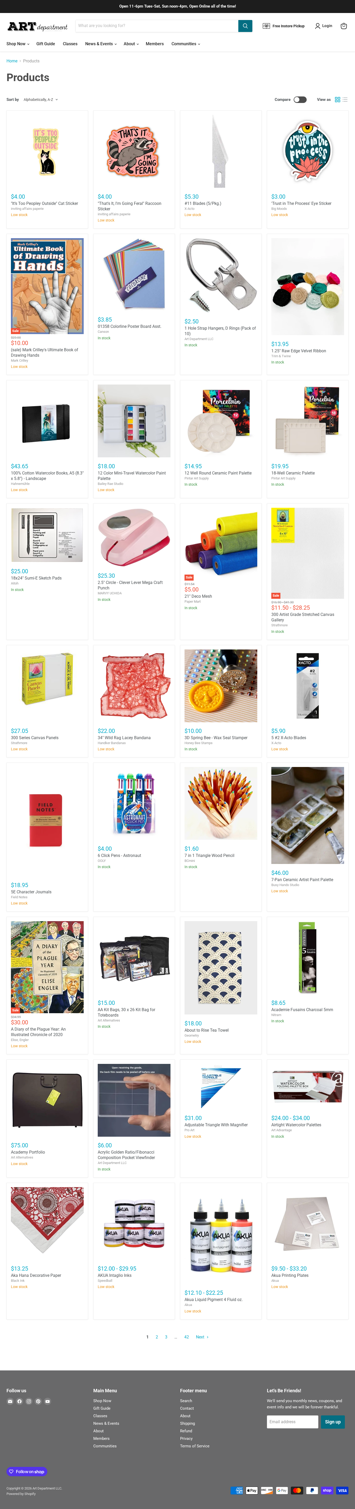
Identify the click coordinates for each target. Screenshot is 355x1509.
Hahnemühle (20, 484)
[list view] (345, 99)
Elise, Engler (20, 1040)
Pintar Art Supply (197, 478)
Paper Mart (193, 601)
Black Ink (18, 1281)
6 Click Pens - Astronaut (119, 855)
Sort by (12, 99)
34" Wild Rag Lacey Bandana (124, 737)
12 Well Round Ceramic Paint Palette (218, 473)
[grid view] (337, 99)
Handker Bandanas (112, 743)
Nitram (276, 1015)
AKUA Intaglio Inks (115, 1275)
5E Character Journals (31, 891)
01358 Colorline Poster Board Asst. (129, 326)
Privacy (186, 1438)
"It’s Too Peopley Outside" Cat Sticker (44, 203)
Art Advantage (281, 1130)
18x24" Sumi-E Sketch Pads (36, 578)
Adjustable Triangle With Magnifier (216, 1124)
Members (155, 43)
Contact (187, 1408)
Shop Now (16, 43)
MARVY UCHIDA (110, 593)
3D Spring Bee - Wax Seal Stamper (216, 737)
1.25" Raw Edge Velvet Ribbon (298, 350)
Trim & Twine (281, 356)
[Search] (245, 26)
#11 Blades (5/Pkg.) (203, 203)
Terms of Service (194, 1446)
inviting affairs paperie (27, 209)
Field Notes (19, 897)
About (130, 43)
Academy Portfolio (28, 1152)
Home (11, 61)
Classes (70, 43)
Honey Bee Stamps (199, 743)
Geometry (192, 1035)
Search (186, 1401)
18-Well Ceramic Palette (293, 473)
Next (200, 1337)
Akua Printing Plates (289, 1275)
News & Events (99, 43)
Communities (184, 43)
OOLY (102, 861)
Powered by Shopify (21, 1494)
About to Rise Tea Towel (207, 1030)
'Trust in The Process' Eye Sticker (301, 203)
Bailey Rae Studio (110, 484)
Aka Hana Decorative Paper (36, 1275)
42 (186, 1337)
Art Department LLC (199, 339)
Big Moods (279, 209)
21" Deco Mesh (198, 596)
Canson (103, 332)
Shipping (187, 1423)
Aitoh (14, 583)
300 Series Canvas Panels (34, 737)
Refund (186, 1431)
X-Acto (189, 209)
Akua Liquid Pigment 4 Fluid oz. (214, 1299)
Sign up (333, 1422)
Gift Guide (45, 43)
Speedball (105, 1281)
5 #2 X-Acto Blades (288, 737)
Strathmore (279, 625)
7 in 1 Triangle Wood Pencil (209, 855)
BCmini (190, 861)
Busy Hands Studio (285, 885)
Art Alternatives (109, 1020)
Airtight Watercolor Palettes (296, 1124)
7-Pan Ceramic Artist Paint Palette (302, 879)
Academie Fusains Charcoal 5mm (302, 1009)
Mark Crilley (19, 360)
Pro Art (189, 1130)
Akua (188, 1305)
